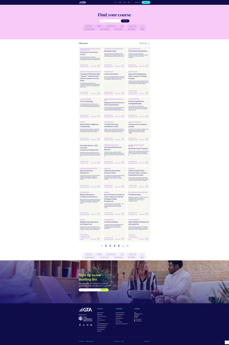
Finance (122, 26)
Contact (146, 2)
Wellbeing (142, 29)
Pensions (85, 50)
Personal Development (104, 29)
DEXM (122, 341)
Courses (115, 2)
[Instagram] (87, 325)
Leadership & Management (89, 29)
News (129, 2)
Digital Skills (99, 26)
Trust (89, 50)
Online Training (119, 321)
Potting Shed (116, 341)
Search (124, 20)
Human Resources (132, 26)
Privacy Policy (147, 341)
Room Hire (118, 320)
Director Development (111, 26)
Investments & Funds (136, 48)
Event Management (120, 314)
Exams (120, 2)
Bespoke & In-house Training (122, 323)
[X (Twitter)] (83, 325)
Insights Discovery (119, 318)
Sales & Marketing (131, 29)
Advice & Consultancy (120, 312)
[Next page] (127, 246)
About (125, 2)
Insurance (93, 48)
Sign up (103, 289)
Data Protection (89, 26)
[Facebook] (80, 325)
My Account (137, 2)
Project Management (118, 29)
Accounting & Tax (87, 48)
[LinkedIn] (91, 325)
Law (142, 26)
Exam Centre (118, 316)
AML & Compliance (94, 71)
